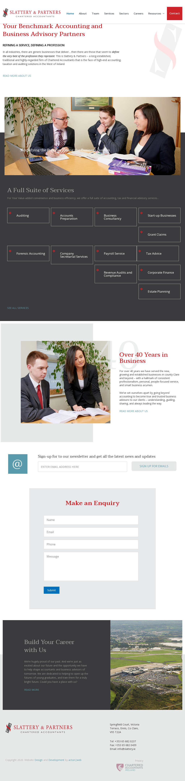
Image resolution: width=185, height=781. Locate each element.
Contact (174, 13)
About (83, 13)
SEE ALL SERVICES (18, 308)
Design (39, 760)
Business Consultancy (112, 217)
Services (109, 13)
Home (70, 13)
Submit (51, 590)
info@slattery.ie (126, 749)
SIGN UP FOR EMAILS (154, 466)
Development (56, 760)
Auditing (22, 215)
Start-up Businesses (162, 215)
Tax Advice (154, 253)
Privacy (139, 760)
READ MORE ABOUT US (17, 75)
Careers (138, 13)
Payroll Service (114, 253)
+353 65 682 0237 (125, 741)
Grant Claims (157, 234)
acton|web (74, 760)
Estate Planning (159, 291)
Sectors (124, 13)
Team (95, 13)
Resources (154, 13)
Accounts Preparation (68, 217)
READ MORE (27, 158)
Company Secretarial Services (74, 255)
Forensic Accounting (30, 253)
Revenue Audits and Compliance (118, 274)
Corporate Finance (161, 272)
